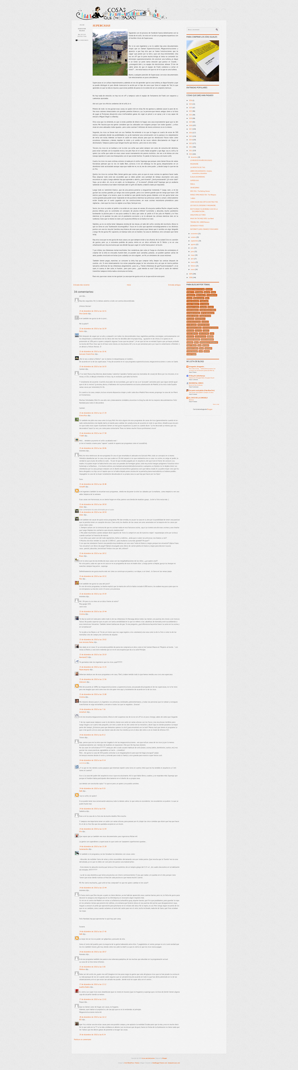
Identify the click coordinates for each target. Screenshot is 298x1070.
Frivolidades (199, 292)
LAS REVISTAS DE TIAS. (197, 167)
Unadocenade (204, 301)
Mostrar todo (216, 404)
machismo (190, 342)
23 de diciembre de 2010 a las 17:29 (92, 413)
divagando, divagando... (197, 367)
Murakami (206, 345)
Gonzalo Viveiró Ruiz (87, 354)
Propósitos (198, 331)
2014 (191, 140)
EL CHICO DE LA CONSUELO (198, 398)
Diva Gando (83, 313)
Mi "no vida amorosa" (207, 313)
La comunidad (204, 304)
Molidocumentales (199, 298)
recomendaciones (212, 295)
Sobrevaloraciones (200, 336)
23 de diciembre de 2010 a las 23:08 (92, 694)
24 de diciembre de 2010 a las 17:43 (92, 931)
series (200, 351)
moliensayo (205, 322)
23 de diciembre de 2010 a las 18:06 (92, 448)
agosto (193, 244)
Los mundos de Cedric (193, 313)
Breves (196, 342)
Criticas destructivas (192, 301)
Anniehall (82, 712)
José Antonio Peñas (86, 642)
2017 (190, 129)
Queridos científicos (192, 316)
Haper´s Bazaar (191, 345)
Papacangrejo (84, 669)
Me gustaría (190, 319)
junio (192, 252)
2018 (191, 125)
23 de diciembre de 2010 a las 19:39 (92, 594)
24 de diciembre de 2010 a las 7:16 (92, 709)
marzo (193, 262)
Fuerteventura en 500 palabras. (208, 342)
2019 (191, 122)
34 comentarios (83, 40)
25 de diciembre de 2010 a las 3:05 (92, 967)
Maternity (207, 292)
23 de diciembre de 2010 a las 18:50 (92, 504)
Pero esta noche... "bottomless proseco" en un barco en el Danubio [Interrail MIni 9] (202, 369)
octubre (193, 237)
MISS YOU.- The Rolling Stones (200, 191)
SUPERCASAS (101, 25)
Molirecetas (190, 336)
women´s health (191, 354)
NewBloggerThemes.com (159, 1063)
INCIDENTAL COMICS (196, 383)
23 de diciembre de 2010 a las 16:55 (92, 366)
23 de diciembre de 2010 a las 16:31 (92, 311)
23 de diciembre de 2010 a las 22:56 (92, 679)
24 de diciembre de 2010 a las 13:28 (92, 846)
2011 (191, 151)
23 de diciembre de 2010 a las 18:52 (92, 553)
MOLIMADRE (194, 164)
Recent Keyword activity (193, 322)
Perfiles (213, 292)
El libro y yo (190, 292)
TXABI (81, 436)
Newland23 (83, 657)
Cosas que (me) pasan (148, 1058)
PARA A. (192, 184)
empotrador (208, 348)
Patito (81, 331)
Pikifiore (82, 969)
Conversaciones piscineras (210, 328)
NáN (80, 791)
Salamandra (83, 849)
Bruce (207, 298)
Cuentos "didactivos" (193, 304)
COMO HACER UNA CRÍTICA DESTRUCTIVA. (204, 202)
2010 (191, 154)
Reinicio (191, 400)
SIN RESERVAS (194, 188)
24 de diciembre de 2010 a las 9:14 (92, 760)
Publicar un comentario (82, 1039)
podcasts (189, 298)
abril (192, 259)
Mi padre (210, 307)
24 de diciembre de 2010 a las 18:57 (92, 952)
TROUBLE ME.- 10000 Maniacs (200, 222)
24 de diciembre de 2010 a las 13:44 (92, 888)
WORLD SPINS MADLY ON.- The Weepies (203, 195)
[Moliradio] (217, 11)
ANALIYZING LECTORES (198, 215)
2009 (191, 274)
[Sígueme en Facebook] (204, 11)
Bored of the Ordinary (196, 385)
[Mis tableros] (223, 11)
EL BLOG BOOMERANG (197, 177)
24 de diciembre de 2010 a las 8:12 (92, 735)
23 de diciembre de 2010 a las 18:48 (92, 484)
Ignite (199, 345)
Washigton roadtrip (192, 348)
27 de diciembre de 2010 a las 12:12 (92, 984)
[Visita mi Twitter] (197, 11)
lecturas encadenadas (207, 339)
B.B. (80, 1019)
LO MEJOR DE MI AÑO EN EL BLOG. (201, 160)
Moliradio (210, 336)
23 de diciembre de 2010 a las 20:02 (92, 639)
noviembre (194, 234)
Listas (212, 333)
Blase (81, 556)
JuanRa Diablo (84, 987)
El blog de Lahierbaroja (197, 376)
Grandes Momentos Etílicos (207, 310)
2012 (191, 147)
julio (192, 248)
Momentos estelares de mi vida (195, 289)
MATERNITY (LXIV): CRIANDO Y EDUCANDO (204, 229)
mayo (193, 255)
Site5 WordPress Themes (131, 1063)
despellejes (203, 307)
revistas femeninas (192, 351)
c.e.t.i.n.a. (82, 763)
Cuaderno (206, 331)
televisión (206, 351)
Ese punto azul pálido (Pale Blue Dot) (202, 390)
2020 (191, 118)
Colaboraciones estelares (194, 328)
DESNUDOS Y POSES (197, 226)
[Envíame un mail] (210, 11)
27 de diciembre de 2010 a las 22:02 (92, 999)
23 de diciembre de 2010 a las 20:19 (92, 654)
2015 (191, 136)
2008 (191, 277)
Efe (80, 831)
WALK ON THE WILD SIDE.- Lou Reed (202, 219)
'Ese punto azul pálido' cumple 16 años (201, 392)
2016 (191, 133)
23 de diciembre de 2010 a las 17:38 (92, 433)
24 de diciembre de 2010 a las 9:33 (92, 788)
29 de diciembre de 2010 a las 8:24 (92, 1034)
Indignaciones (191, 295)
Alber (81, 507)
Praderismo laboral (203, 325)
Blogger (209, 409)
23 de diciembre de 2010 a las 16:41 (92, 351)
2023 (191, 108)
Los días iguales (191, 325)
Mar (80, 579)
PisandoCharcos (200, 319)
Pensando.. (209, 289)
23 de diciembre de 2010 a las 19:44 (92, 611)
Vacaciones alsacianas (193, 339)
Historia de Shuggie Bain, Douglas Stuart (201, 378)
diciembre (194, 157)
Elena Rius (83, 415)
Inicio (129, 285)
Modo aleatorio (201, 295)
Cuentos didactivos (192, 333)
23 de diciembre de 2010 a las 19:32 (92, 576)
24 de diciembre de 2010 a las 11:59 (92, 829)
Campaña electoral (205, 316)
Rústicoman (190, 331)
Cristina (82, 614)
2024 (191, 104)
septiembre (194, 241)
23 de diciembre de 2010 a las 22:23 (92, 667)
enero (193, 269)
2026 (191, 100)
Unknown (82, 682)
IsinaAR (82, 487)
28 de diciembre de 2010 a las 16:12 (92, 1017)
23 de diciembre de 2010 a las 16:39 (92, 328)
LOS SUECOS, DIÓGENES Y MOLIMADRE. (203, 205)
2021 (191, 115)
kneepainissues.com (174, 1063)
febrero (193, 266)
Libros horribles (203, 333)
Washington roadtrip (193, 307)
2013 (191, 143)
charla (201, 348)
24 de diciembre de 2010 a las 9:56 (92, 809)
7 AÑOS (192, 198)
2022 (191, 111)
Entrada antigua (174, 285)
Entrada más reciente (81, 285)
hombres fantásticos (192, 310)
